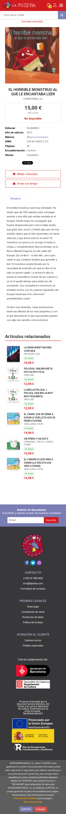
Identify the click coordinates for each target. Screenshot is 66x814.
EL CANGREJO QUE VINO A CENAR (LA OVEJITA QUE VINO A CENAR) (38, 462)
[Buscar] (62, 15)
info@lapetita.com (33, 583)
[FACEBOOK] (26, 562)
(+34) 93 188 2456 (33, 578)
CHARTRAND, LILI (33, 98)
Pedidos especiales (33, 645)
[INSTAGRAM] (39, 562)
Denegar (40, 809)
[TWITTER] (33, 562)
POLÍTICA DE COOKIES (25, 798)
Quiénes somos (33, 640)
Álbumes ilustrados (37, 137)
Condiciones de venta (33, 612)
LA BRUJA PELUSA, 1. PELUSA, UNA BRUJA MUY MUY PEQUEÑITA (38, 393)
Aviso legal (33, 606)
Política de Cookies (33, 622)
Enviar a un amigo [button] (26, 183)
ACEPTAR (26, 809)
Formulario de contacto (33, 588)
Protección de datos (33, 617)
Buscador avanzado (32, 21)
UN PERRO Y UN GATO (36, 438)
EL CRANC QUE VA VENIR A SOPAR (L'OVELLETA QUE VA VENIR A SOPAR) (39, 417)
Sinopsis (15, 198)
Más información (33, 802)
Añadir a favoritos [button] (27, 174)
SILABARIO (33, 128)
